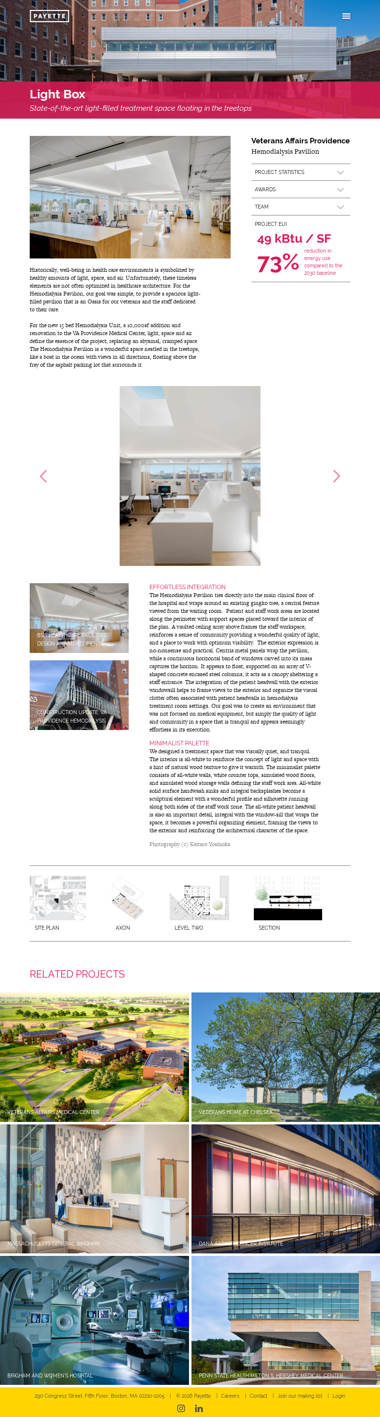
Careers (230, 1396)
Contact (258, 1396)
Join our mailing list (300, 1396)
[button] (300, 172)
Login (338, 1396)
